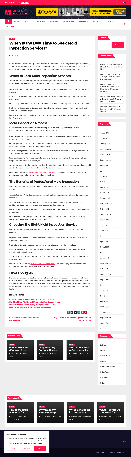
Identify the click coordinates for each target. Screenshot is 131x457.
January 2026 (105, 144)
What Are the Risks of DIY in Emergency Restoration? (30, 307)
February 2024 (105, 252)
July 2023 (103, 285)
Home (16, 21)
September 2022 (106, 318)
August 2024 (105, 220)
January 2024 (105, 258)
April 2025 (104, 187)
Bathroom (84, 21)
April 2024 (104, 241)
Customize (13, 448)
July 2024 (103, 225)
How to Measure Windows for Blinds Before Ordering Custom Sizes (111, 67)
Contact (111, 21)
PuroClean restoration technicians (42, 172)
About (26, 21)
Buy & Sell (98, 21)
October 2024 (105, 209)
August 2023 (105, 280)
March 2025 (104, 193)
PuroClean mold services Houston (42, 264)
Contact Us (112, 452)
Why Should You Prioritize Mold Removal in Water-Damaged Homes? (36, 302)
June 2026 (104, 138)
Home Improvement (107, 367)
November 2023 (106, 263)
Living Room (39, 21)
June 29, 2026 (46, 416)
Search (103, 38)
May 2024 (104, 236)
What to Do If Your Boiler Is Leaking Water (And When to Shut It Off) (110, 109)
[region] (26, 442)
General (12, 38)
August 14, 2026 (17, 416)
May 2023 (104, 296)
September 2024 (106, 214)
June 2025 (104, 176)
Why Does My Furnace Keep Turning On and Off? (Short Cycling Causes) (111, 77)
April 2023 (104, 301)
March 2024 (104, 247)
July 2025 (103, 171)
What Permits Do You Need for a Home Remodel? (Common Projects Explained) (111, 99)
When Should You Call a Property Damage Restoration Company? (34, 305)
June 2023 (104, 290)
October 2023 (105, 269)
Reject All (27, 448)
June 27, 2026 (106, 416)
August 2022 (105, 323)
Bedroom (54, 21)
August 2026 (105, 133)
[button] (124, 24)
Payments (104, 377)
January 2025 (105, 198)
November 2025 (106, 149)
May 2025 (104, 182)
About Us (104, 452)
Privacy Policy (121, 452)
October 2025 (105, 155)
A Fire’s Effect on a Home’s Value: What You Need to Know (31, 299)
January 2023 (105, 312)
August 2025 (105, 165)
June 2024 (104, 231)
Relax (102, 383)
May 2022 (104, 328)
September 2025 (106, 160)
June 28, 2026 (76, 416)
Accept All (40, 448)
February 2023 (105, 307)
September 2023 (106, 274)
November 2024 (106, 203)
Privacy (10, 27)
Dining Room (68, 21)
